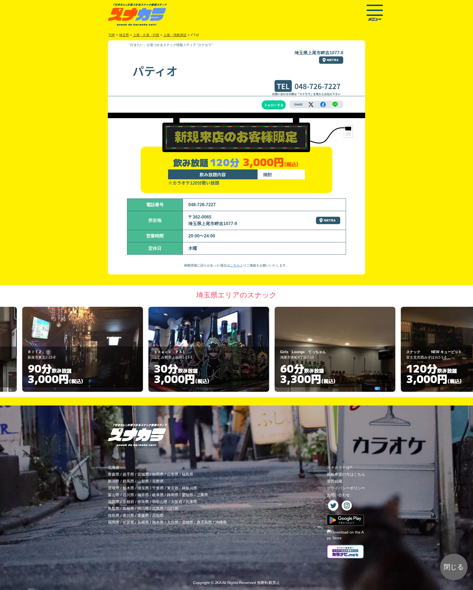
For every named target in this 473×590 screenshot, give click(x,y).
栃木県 (128, 488)
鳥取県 (113, 508)
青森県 (113, 474)
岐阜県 (158, 495)
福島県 (187, 474)
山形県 (172, 474)
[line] (335, 104)
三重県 (202, 495)
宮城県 (143, 474)
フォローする (274, 105)
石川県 (128, 495)
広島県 (158, 508)
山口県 (172, 508)
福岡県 (113, 522)
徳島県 (113, 515)
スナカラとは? (339, 467)
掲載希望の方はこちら (346, 474)
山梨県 (143, 481)
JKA (218, 582)
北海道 (113, 467)
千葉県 (158, 488)
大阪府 (176, 502)
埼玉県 (143, 488)
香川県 (128, 515)
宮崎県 (187, 522)
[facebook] (323, 104)
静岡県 (172, 495)
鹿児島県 (204, 522)
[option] (110, 349)
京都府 (128, 502)
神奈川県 (189, 488)
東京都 (172, 488)
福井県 (143, 495)
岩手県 (128, 474)
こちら (235, 265)
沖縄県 (221, 522)
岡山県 (143, 508)
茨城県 (113, 488)
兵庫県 (191, 502)
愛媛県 (143, 515)
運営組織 (334, 481)
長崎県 (143, 522)
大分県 (172, 522)
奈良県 (143, 502)
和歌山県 (160, 502)
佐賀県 (128, 522)
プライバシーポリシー (346, 488)
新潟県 (113, 481)
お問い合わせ (338, 495)
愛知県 (187, 495)
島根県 (128, 508)
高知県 (158, 515)
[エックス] (311, 104)
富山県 (113, 495)
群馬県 (128, 481)
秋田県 (158, 474)
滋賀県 (113, 502)
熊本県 (158, 522)
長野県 (158, 481)
